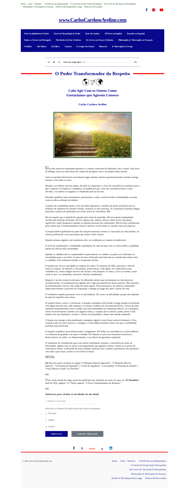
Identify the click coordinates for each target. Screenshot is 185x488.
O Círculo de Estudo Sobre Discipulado (86, 4)
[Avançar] (59, 62)
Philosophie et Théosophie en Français (38, 7)
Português (52, 413)
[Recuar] (49, 62)
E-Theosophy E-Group (122, 46)
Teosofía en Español (136, 33)
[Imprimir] (102, 448)
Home (23, 4)
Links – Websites (35, 4)
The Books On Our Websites (68, 40)
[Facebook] (147, 10)
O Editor (28, 46)
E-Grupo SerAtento (85, 46)
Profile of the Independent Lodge (69, 7)
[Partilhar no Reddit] (92, 448)
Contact (68, 46)
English (51, 420)
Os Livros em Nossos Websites (99, 40)
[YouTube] (161, 10)
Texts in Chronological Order (67, 33)
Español (51, 426)
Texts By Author (92, 33)
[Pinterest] (153, 10)
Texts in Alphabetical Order (36, 33)
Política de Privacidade (93, 7)
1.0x (135, 62)
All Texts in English (113, 33)
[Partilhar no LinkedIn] (111, 448)
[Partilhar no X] (82, 448)
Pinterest (103, 46)
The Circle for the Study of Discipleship (120, 4)
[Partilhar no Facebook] (74, 448)
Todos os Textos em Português (37, 40)
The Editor (42, 46)
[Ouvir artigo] (54, 62)
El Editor (55, 46)
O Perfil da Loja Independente (56, 4)
